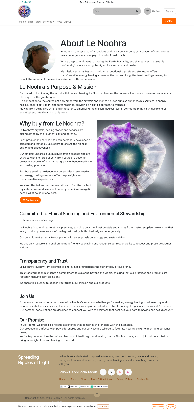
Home (64, 379)
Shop (75, 379)
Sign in (169, 11)
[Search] (137, 11)
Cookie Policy (103, 406)
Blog (86, 379)
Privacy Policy (127, 379)
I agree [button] (171, 406)
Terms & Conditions (104, 379)
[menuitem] (22, 22)
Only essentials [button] (158, 406)
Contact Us (143, 379)
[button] (97, 393)
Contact (169, 21)
